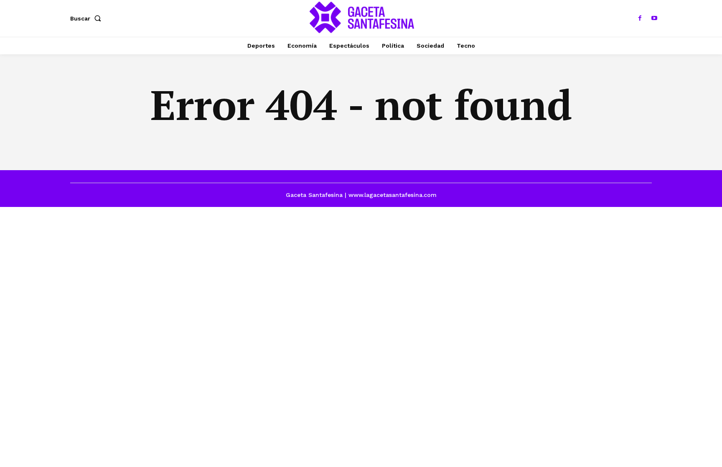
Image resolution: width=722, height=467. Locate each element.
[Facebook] (640, 18)
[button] (87, 18)
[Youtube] (654, 18)
